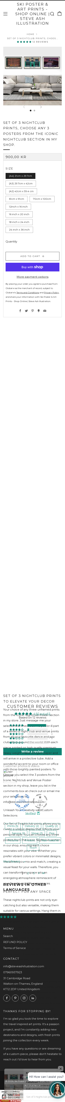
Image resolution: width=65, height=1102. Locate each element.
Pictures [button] (13, 840)
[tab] (30, 110)
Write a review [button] (32, 751)
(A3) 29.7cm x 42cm (20, 183)
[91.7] (40, 801)
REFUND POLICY (15, 942)
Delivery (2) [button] (32, 826)
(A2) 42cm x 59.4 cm (21, 191)
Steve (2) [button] (37, 833)
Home (30, 34)
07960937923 (12, 972)
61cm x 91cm (16, 198)
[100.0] (22, 801)
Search (8, 936)
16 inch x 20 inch (19, 214)
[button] (24, 42)
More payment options (32, 276)
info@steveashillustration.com (23, 966)
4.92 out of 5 (41, 713)
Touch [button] (33, 847)
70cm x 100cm (42, 198)
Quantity (11, 241)
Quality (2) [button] (51, 826)
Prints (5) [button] (12, 826)
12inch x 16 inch (18, 206)
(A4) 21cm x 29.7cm (20, 175)
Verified (30, 813)
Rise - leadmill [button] (50, 840)
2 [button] (28, 873)
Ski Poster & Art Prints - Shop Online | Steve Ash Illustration (32, 14)
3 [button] (34, 873)
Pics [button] (51, 833)
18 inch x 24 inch (19, 222)
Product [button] (30, 840)
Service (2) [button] (18, 833)
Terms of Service (14, 948)
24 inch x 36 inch (19, 229)
